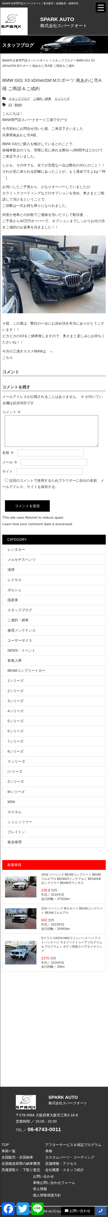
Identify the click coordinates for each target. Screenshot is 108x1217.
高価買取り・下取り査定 (21, 1170)
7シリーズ (16, 741)
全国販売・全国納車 (17, 1157)
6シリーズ (16, 731)
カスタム (15, 812)
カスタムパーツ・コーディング (69, 1157)
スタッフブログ (19, 98)
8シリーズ (16, 751)
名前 (8, 453)
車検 (48, 1151)
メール (9, 462)
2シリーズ (16, 691)
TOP (5, 1145)
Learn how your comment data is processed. (37, 524)
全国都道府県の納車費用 (21, 1164)
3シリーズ (16, 701)
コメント (11, 412)
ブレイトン (16, 832)
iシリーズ (15, 771)
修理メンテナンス (22, 630)
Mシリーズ (16, 792)
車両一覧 (9, 1151)
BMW (18, 105)
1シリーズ (16, 681)
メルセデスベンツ (22, 560)
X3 (10, 105)
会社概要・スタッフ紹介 (64, 1170)
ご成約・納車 (42, 98)
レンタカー (16, 549)
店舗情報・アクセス (61, 1164)
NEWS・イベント (21, 650)
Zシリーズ (16, 781)
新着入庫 (15, 660)
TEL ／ (38, 1130)
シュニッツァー (20, 822)
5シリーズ (16, 721)
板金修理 (15, 842)
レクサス (15, 580)
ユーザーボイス (20, 640)
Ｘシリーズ (62, 98)
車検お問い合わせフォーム (54, 1183)
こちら (7, 357)
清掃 (11, 570)
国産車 (13, 600)
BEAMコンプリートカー (26, 670)
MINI (11, 802)
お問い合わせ (43, 1176)
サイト (7, 471)
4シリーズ (16, 711)
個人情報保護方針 (47, 1195)
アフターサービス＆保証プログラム (73, 1145)
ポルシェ (15, 590)
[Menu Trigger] (101, 8)
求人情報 (40, 1189)
